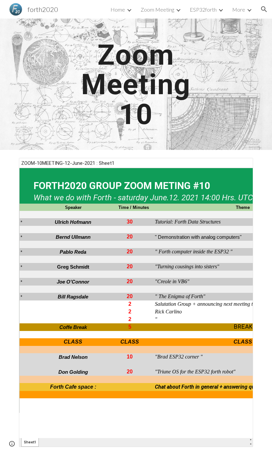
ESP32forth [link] (203, 9)
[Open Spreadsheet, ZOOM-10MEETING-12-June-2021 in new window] (240, 166)
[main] (136, 84)
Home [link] (117, 9)
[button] (264, 9)
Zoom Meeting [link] (157, 9)
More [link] (238, 9)
